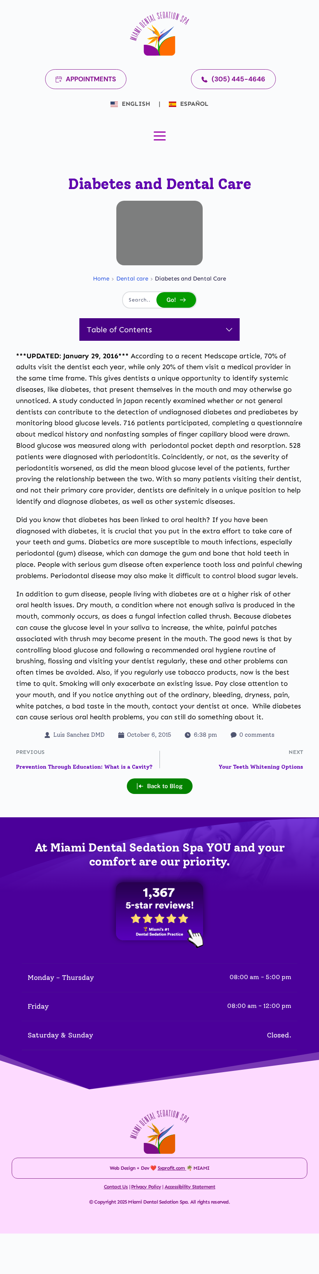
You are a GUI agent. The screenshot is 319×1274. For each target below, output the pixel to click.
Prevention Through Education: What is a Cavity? (84, 767)
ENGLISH (136, 103)
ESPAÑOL (193, 103)
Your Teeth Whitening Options (261, 767)
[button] (160, 136)
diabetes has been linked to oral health (142, 519)
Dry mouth (93, 605)
